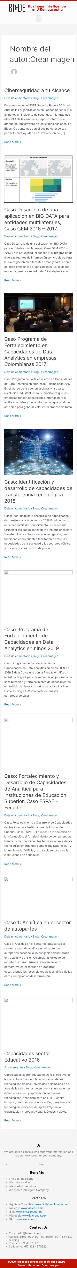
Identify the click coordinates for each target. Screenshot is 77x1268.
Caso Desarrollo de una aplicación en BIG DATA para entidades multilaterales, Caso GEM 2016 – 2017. (36, 219)
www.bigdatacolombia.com (52, 1204)
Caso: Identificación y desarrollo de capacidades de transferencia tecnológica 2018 (38, 491)
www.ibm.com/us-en (29, 1211)
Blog (36, 98)
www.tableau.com (32, 1208)
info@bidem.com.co (31, 1233)
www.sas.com (25, 1219)
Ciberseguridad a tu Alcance (37, 90)
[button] (38, 18)
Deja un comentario (17, 98)
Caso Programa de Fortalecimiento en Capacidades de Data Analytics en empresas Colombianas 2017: (30, 351)
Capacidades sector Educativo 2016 (27, 1056)
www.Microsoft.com (34, 1215)
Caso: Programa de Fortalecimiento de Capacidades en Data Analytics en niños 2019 (31, 639)
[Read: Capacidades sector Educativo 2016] (38, 1022)
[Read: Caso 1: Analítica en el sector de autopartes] (38, 896)
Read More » (12, 142)
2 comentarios (13, 1067)
